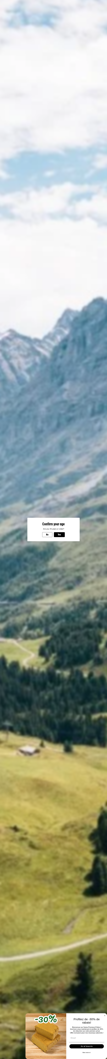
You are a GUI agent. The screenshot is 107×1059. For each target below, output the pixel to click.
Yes (59, 534)
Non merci (87, 1052)
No (47, 534)
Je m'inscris (87, 1046)
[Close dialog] (104, 1015)
